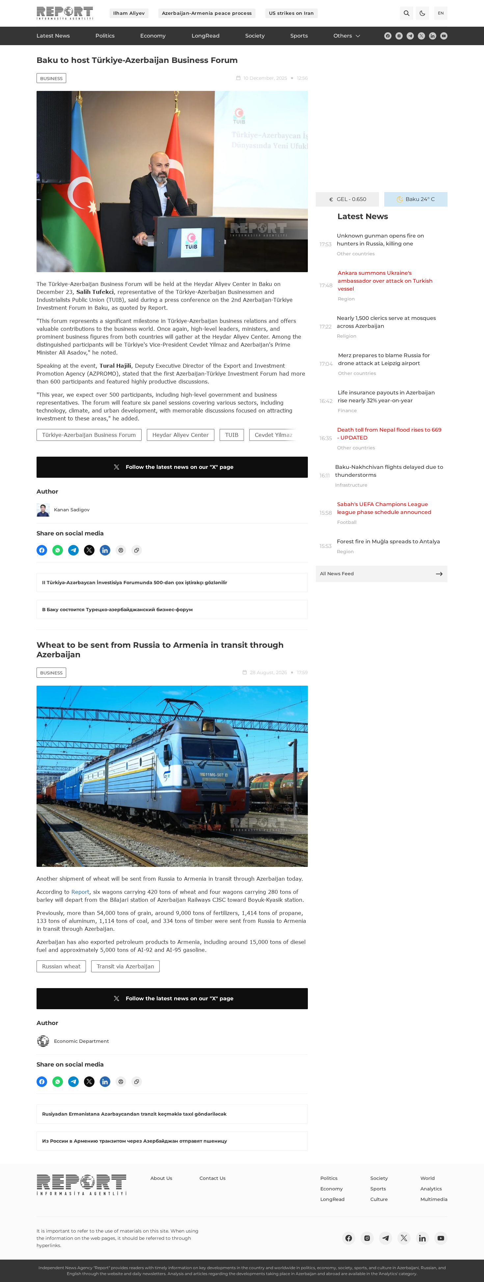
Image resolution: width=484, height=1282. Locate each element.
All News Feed (337, 574)
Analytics (431, 1189)
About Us (161, 1178)
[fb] (387, 36)
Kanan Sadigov (72, 510)
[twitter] (421, 36)
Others (343, 36)
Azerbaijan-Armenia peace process (207, 13)
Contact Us (213, 1178)
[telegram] (410, 36)
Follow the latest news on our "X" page (179, 467)
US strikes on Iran (291, 13)
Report (80, 892)
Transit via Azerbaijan (125, 966)
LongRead (332, 1199)
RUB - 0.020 (351, 199)
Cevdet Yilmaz (273, 435)
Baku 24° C (420, 199)
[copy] (136, 550)
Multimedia (433, 1199)
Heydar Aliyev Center (180, 435)
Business (51, 78)
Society (379, 1178)
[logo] (65, 13)
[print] (121, 550)
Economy (331, 1189)
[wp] (57, 550)
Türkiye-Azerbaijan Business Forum (89, 435)
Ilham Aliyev (129, 13)
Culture (379, 1199)
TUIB (231, 435)
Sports (378, 1189)
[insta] (399, 36)
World (427, 1178)
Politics (328, 1178)
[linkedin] (432, 36)
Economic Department (81, 1041)
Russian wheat (61, 966)
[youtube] (443, 36)
